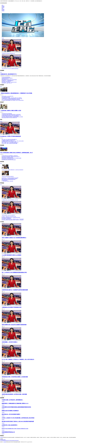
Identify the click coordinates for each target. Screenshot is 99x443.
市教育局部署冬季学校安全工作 (8, 432)
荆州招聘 (3, 9)
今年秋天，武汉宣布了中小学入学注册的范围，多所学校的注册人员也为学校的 (18, 417)
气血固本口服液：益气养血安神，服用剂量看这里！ (12, 399)
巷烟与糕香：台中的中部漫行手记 (6, 81)
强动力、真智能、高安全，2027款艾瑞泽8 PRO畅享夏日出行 (10, 142)
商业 (2, 8)
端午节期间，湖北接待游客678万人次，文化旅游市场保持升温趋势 (11, 217)
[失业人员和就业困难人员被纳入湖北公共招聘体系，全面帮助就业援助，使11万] (3, 150)
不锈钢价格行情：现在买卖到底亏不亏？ (8, 74)
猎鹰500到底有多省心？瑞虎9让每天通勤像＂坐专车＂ (9, 141)
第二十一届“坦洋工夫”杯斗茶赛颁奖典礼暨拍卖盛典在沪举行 (14, 272)
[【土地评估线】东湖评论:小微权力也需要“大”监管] (3, 108)
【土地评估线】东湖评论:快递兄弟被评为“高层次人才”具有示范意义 (11, 114)
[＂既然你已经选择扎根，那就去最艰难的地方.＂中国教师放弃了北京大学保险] (3, 91)
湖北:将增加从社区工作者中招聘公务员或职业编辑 (9, 159)
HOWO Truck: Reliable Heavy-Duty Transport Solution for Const (15, 428)
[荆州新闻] (3, 3)
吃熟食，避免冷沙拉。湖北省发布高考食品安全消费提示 (9, 178)
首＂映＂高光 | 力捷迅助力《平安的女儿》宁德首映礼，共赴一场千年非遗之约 (18, 359)
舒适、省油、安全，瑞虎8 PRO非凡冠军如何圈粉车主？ (9, 139)
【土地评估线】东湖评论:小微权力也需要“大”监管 (10, 110)
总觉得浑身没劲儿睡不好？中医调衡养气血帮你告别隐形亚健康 (15, 289)
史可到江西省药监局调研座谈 (6, 77)
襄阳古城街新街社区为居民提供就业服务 (7, 157)
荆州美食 (15, 440)
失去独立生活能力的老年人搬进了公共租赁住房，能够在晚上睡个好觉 (11, 115)
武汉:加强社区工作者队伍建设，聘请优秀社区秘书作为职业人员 (10, 156)
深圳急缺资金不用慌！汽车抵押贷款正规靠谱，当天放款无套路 (15, 376)
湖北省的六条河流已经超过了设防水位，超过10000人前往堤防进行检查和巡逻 (18, 421)
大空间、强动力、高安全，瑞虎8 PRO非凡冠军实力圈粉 (9, 143)
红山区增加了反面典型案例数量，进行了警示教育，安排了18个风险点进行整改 (13, 100)
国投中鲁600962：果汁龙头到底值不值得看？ (11, 414)
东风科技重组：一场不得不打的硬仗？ (10, 341)
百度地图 (4, 439)
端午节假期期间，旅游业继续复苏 (6, 218)
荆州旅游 (17, 440)
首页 (1, 440)
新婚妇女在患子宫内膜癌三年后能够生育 (10, 410)
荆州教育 (3, 6)
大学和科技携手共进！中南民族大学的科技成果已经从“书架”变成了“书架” (12, 98)
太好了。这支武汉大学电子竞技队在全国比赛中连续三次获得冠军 (11, 99)
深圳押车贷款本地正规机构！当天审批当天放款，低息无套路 (14, 394)
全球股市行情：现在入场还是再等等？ (10, 425)
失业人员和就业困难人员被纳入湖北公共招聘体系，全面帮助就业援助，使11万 (16, 152)
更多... (1, 72)
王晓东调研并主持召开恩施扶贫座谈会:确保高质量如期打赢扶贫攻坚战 (16, 407)
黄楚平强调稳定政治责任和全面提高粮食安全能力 (8, 179)
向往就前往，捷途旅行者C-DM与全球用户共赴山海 (9, 216)
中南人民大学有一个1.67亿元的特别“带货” (7, 96)
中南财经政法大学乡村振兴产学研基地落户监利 (8, 140)
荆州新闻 (3, 401)
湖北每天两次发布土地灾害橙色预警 (7, 113)
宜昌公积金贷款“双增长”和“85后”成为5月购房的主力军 (9, 117)
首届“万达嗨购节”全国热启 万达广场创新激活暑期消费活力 (14, 237)
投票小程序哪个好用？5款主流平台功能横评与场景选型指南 (14, 324)
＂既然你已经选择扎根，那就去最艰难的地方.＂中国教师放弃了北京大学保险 (16, 93)
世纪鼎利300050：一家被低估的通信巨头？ (8, 80)
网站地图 (1, 439)
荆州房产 (3, 7)
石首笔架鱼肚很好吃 (4, 180)
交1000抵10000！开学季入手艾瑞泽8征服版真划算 (10, 136)
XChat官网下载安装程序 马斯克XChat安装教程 (11, 255)
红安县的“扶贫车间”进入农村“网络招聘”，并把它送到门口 (10, 155)
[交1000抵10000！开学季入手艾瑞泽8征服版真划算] (10, 134)
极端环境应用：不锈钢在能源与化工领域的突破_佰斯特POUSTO (15, 403)
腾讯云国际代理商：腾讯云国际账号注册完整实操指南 (9, 79)
